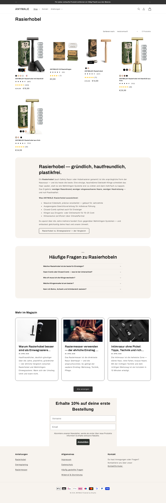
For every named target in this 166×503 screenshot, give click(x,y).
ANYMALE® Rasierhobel (94, 71)
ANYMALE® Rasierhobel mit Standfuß (29, 78)
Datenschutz (67, 464)
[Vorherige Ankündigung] (16, 2)
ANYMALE (79, 493)
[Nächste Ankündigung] (149, 2)
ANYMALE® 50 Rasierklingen (60, 69)
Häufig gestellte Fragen (72, 470)
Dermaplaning (21, 464)
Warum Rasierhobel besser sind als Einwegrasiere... (36, 348)
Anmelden (83, 442)
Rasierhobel (20, 459)
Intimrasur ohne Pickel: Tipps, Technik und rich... (127, 348)
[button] (36, 9)
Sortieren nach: (109, 31)
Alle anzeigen (83, 389)
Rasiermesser (21, 470)
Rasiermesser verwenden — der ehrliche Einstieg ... (81, 348)
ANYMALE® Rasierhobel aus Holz (27, 140)
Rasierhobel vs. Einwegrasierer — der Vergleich (64, 231)
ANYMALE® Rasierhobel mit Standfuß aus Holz (134, 79)
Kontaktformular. (115, 466)
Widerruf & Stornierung (71, 475)
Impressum (66, 459)
